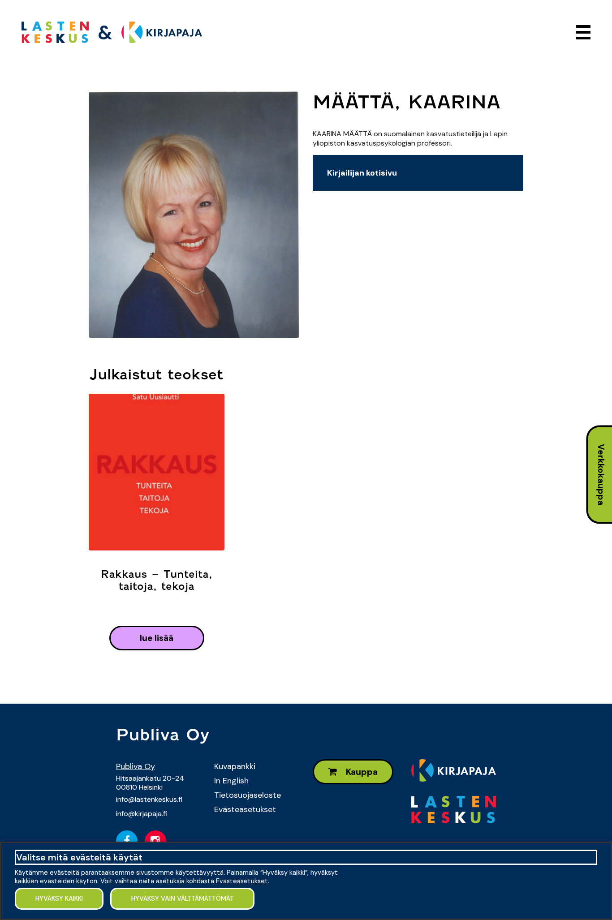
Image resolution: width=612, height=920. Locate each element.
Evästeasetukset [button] (242, 881)
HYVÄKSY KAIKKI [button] (59, 898)
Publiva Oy (135, 766)
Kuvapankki (234, 766)
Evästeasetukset (245, 809)
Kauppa (361, 772)
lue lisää (156, 638)
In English (231, 780)
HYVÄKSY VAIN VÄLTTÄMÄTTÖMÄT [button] (182, 898)
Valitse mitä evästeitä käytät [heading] (79, 857)
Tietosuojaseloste (247, 795)
